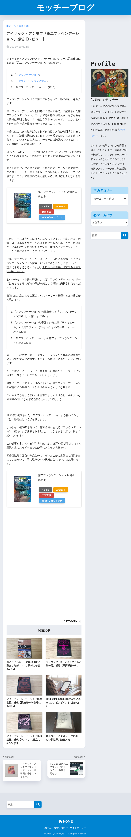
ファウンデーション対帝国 (31, 81)
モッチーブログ (66, 7)
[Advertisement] (44, 534)
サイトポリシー (78, 828)
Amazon (60, 206)
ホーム (48, 828)
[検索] (124, 235)
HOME (67, 821)
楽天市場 (46, 211)
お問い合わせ (61, 828)
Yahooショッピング (52, 217)
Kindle (45, 206)
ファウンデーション (27, 74)
